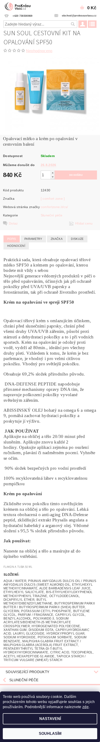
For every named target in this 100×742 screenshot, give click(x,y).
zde (85, 707)
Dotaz (13, 223)
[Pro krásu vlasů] (19, 6)
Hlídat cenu (84, 223)
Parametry (33, 239)
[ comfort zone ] (53, 198)
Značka (57, 239)
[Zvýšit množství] (52, 172)
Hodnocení (16, 245)
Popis (11, 239)
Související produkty (27, 672)
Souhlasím (50, 734)
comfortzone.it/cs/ (54, 207)
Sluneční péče (52, 215)
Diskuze (77, 239)
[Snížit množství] (52, 177)
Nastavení (50, 719)
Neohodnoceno (39, 51)
